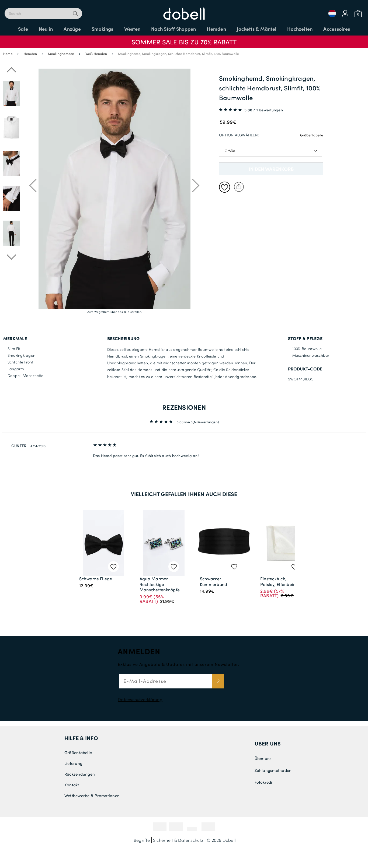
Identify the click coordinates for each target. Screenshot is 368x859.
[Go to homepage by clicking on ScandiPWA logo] (184, 11)
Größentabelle (311, 135)
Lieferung (73, 763)
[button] (184, 39)
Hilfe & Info (81, 738)
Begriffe (142, 840)
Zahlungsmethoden (273, 770)
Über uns (268, 743)
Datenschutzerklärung (140, 699)
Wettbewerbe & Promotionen (92, 795)
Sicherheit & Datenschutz (178, 840)
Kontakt (71, 784)
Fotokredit (264, 782)
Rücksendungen (79, 774)
